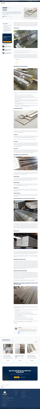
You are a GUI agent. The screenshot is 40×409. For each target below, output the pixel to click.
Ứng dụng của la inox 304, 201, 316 (7, 27)
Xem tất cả (36, 341)
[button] (2, 387)
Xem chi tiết (8, 360)
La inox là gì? (5, 24)
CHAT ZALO (23, 377)
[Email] (4, 405)
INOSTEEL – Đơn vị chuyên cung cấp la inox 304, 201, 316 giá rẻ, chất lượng (7, 31)
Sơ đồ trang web (22, 397)
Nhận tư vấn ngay (7, 41)
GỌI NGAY (16, 377)
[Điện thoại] (5, 405)
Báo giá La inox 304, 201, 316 (7, 28)
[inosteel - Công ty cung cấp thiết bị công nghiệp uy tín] (3, 5)
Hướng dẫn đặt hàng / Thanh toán (24, 396)
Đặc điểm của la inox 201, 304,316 (7, 25)
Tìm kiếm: (2, 385)
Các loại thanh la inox (6, 26)
